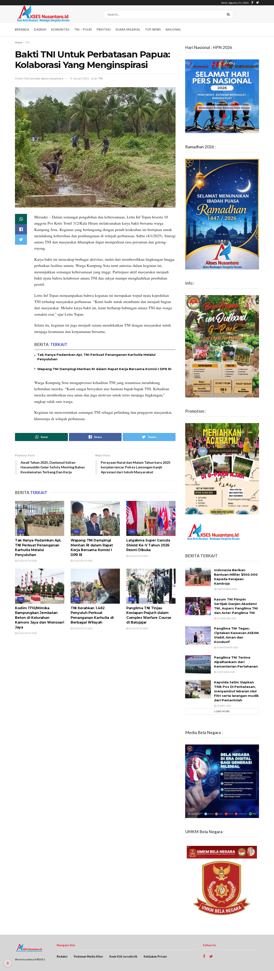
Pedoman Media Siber (88, 956)
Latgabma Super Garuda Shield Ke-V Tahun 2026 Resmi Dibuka (148, 545)
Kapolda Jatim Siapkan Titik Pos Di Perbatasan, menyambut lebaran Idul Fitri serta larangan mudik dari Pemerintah (236, 691)
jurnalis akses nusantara (46, 78)
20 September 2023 (227, 647)
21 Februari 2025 (226, 618)
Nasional (173, 29)
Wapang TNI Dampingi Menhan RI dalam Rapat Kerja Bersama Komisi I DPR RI (104, 369)
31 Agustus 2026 (27, 560)
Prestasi (104, 29)
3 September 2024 (226, 589)
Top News (153, 29)
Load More (222, 711)
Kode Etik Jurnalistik (123, 956)
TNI (27, 42)
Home (18, 42)
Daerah (40, 29)
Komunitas (60, 29)
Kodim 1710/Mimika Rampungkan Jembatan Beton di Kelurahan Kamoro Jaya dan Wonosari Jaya (39, 617)
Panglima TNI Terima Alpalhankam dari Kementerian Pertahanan (236, 661)
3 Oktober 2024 (225, 672)
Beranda (22, 29)
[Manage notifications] (7, 963)
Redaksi (62, 956)
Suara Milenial (128, 29)
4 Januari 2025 (79, 78)
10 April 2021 (223, 705)
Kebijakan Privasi (155, 956)
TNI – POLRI (83, 29)
